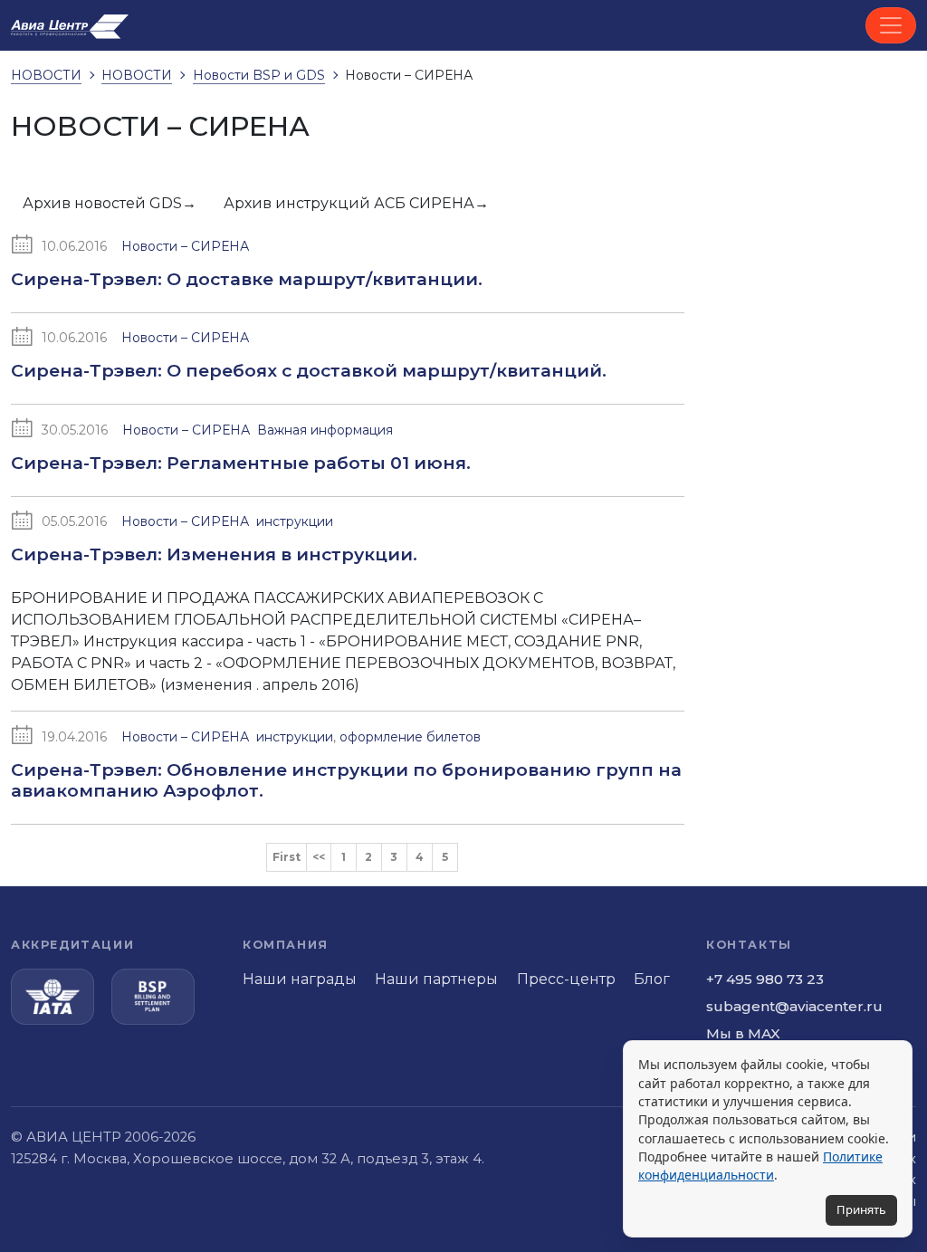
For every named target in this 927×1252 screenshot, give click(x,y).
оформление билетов (410, 737)
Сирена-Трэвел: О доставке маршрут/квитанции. (247, 279)
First (286, 857)
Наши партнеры (436, 979)
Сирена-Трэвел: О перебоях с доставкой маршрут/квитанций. (309, 370)
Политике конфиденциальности (760, 1165)
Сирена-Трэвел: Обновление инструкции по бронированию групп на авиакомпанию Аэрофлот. (346, 780)
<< (318, 857)
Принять (861, 1209)
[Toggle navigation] (890, 25)
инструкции (294, 521)
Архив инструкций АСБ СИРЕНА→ (356, 203)
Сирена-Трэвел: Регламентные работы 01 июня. (241, 462)
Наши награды (300, 979)
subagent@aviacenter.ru (794, 1006)
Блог (652, 979)
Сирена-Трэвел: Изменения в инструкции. (214, 554)
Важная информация (325, 430)
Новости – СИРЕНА (185, 246)
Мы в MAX (743, 1033)
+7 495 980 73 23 (765, 979)
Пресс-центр (566, 979)
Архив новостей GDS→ (109, 203)
